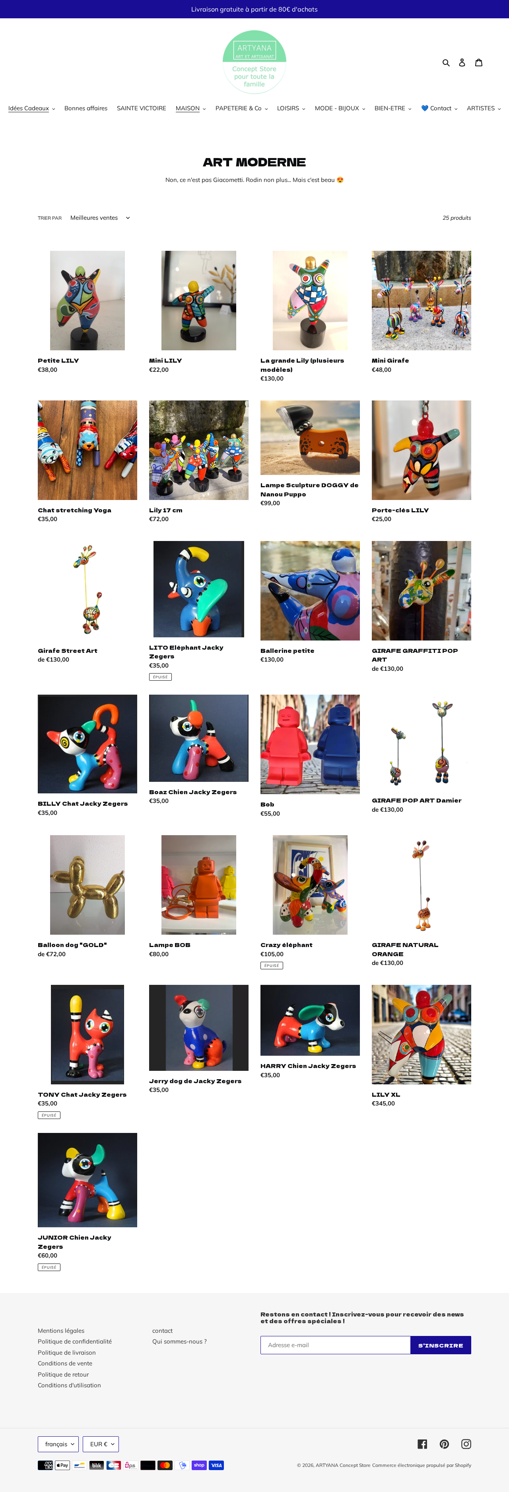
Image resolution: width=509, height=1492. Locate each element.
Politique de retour (63, 1374)
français (56, 1444)
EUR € (98, 1444)
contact (162, 1330)
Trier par (50, 218)
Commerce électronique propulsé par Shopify (421, 1465)
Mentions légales (61, 1330)
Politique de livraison (67, 1352)
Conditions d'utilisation (69, 1385)
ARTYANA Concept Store (343, 1465)
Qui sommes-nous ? (179, 1341)
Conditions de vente (65, 1363)
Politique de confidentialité (75, 1341)
